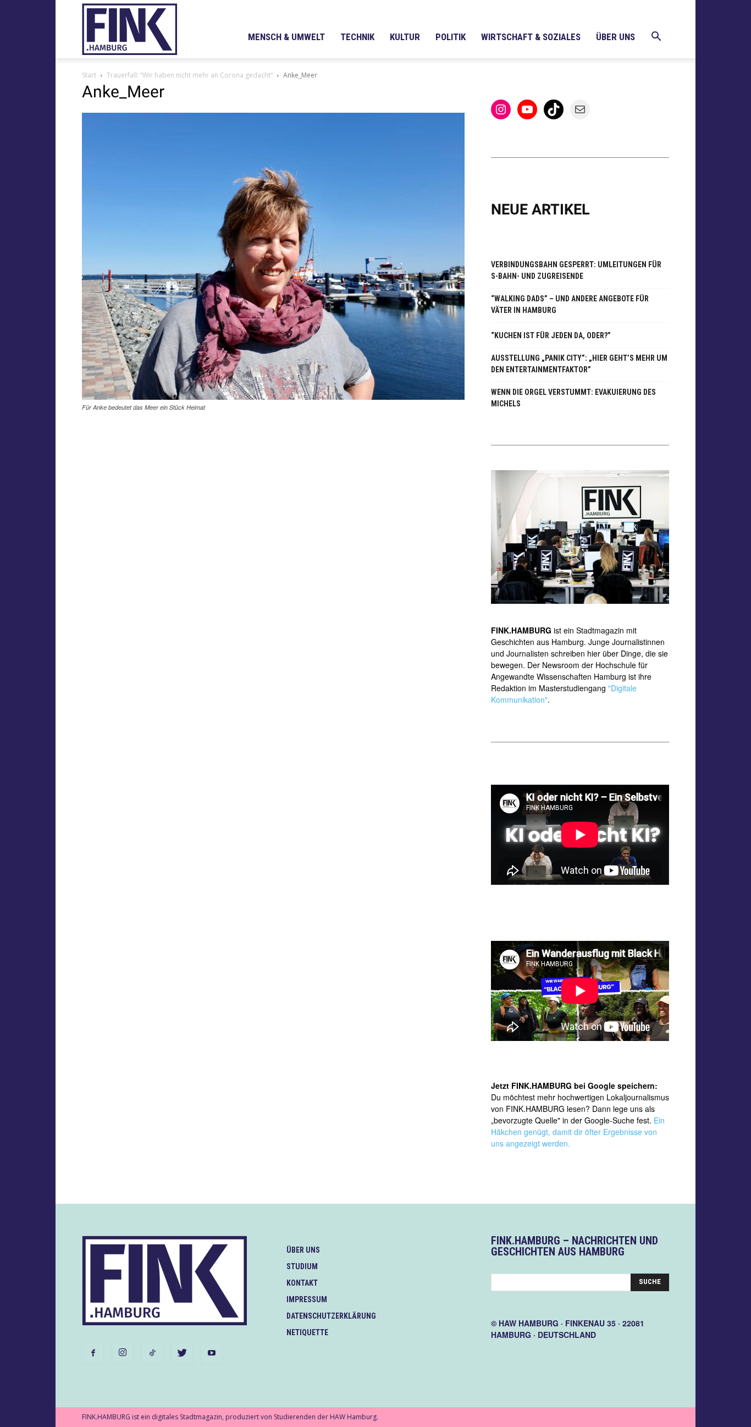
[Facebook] (93, 1353)
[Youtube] (212, 1353)
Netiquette (307, 1332)
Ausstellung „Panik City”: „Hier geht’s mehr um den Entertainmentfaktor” (579, 364)
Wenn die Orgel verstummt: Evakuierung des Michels (573, 398)
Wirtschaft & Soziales (531, 36)
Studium (302, 1266)
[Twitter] (182, 1353)
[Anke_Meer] (273, 396)
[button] (656, 37)
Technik (357, 36)
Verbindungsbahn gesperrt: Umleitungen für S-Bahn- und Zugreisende (576, 270)
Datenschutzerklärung (331, 1316)
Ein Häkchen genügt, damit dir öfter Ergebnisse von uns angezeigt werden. (578, 1132)
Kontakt (302, 1283)
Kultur (405, 36)
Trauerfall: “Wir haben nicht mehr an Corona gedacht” (190, 75)
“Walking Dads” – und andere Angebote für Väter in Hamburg (570, 304)
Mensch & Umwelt (286, 36)
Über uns (615, 36)
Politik (450, 36)
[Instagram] (123, 1353)
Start (89, 75)
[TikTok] (152, 1353)
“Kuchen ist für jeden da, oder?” (551, 335)
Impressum (306, 1299)
